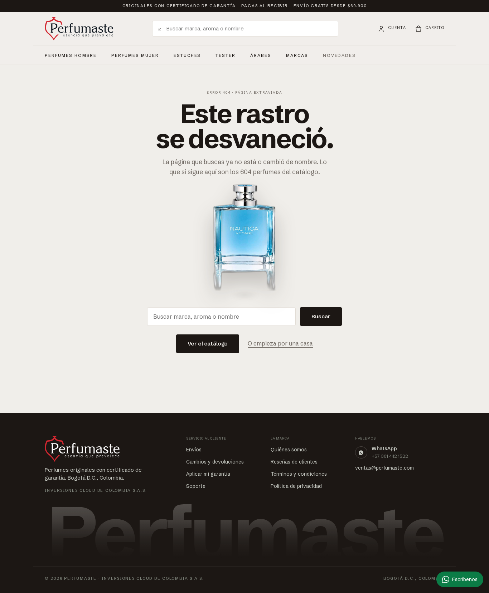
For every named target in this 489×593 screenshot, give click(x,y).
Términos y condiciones (299, 474)
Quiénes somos (289, 449)
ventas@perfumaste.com (384, 468)
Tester (226, 54)
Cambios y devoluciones (215, 462)
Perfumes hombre (71, 54)
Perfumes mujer (135, 54)
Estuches (187, 55)
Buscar (320, 316)
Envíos (194, 449)
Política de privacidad (296, 486)
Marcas (297, 55)
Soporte (195, 486)
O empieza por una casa (280, 343)
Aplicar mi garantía (208, 474)
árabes (260, 54)
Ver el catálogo (208, 343)
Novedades (339, 55)
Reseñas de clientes (294, 462)
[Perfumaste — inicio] (79, 28)
